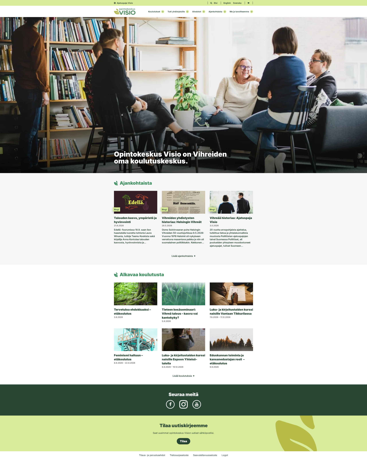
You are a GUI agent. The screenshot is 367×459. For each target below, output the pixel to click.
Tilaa (183, 441)
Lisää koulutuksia (182, 375)
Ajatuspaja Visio (125, 3)
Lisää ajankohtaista (182, 256)
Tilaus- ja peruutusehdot (152, 455)
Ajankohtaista (215, 12)
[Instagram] (183, 404)
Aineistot (196, 12)
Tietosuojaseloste (179, 455)
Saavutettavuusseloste (205, 455)
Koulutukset (154, 12)
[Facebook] (170, 404)
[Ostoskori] (248, 3)
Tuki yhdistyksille (176, 12)
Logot (225, 455)
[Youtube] (196, 404)
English (227, 3)
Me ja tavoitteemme (239, 12)
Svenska (237, 3)
